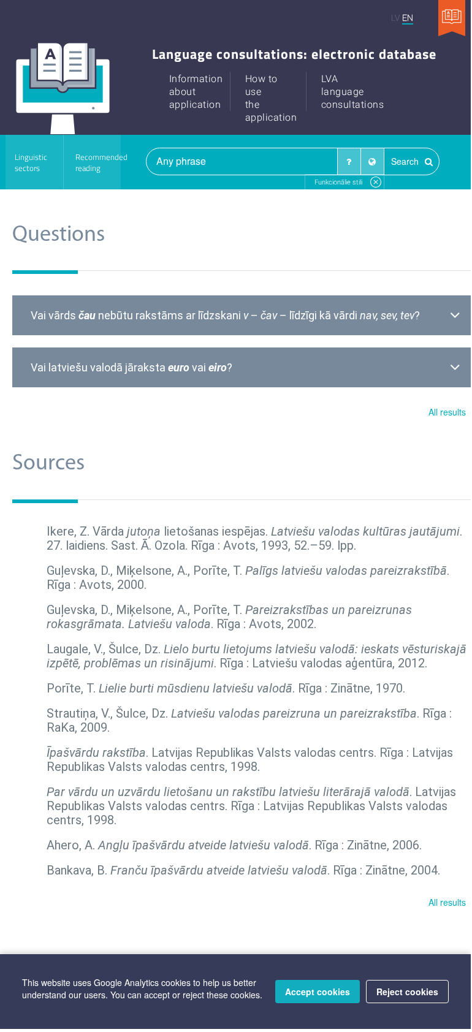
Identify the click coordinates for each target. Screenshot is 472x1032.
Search (406, 161)
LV (395, 17)
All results (447, 412)
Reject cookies (407, 991)
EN (407, 17)
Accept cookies (317, 991)
